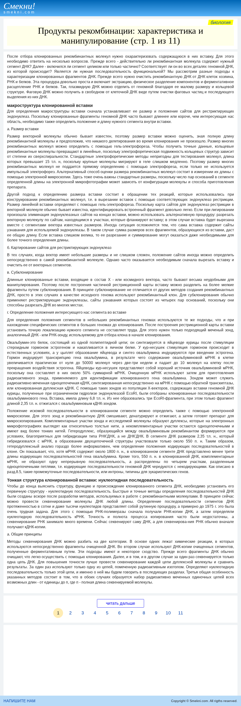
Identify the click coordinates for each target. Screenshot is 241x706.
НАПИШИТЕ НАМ (19, 701)
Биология (220, 22)
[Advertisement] (120, 660)
